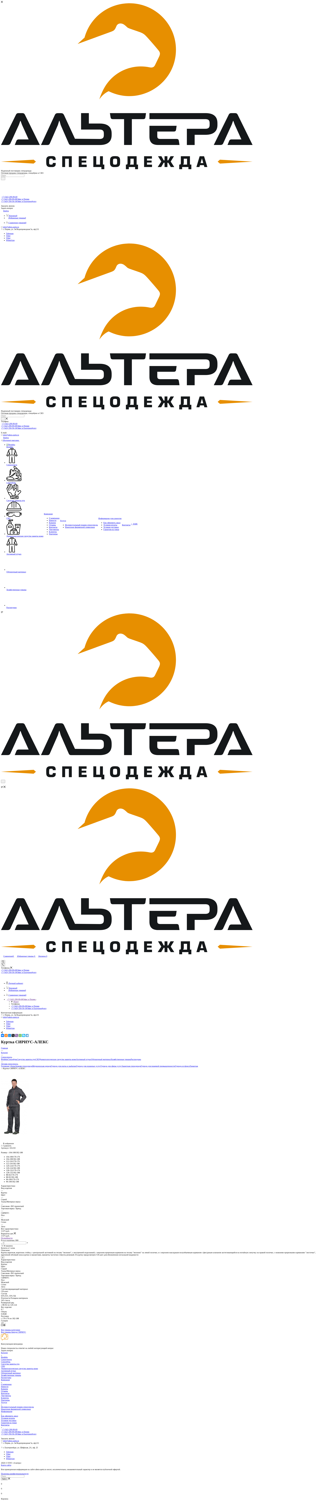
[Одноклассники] (6, 1035)
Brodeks (4, 1059)
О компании (6, 1384)
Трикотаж (194, 1066)
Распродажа (136, 1059)
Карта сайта (6, 1465)
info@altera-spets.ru (11, 227)
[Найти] (3, 178)
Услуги (4, 1402)
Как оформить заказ (9, 1416)
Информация (6, 1411)
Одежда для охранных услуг (88, 1066)
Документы (6, 1396)
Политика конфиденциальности (15, 1474)
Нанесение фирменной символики (16, 1409)
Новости (4, 1387)
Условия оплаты (8, 1418)
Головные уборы (8, 1066)
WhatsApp (10, 240)
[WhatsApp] (20, 1035)
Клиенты (5, 1398)
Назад (16, 1002)
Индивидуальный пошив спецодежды (17, 1407)
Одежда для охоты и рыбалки (63, 1066)
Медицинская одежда (41, 1066)
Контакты (5, 1393)
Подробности (7, 1238)
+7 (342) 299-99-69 (9, 197)
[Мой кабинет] (2, 785)
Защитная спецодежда (131, 1066)
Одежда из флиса (182, 1066)
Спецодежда (6, 1359)
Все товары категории (10, 1330)
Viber (8, 236)
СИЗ (37, 1059)
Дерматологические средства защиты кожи (57, 1059)
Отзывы (4, 1391)
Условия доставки (8, 1420)
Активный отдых (83, 1059)
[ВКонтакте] (2, 1035)
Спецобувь (12, 1059)
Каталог (4, 1353)
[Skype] (23, 1035)
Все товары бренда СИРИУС (13, 1332)
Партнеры (5, 1400)
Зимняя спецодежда (23, 1066)
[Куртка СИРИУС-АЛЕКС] (15, 1134)
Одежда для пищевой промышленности (158, 1066)
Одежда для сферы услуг (111, 1066)
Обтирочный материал (101, 1059)
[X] (13, 1035)
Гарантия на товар (9, 1423)
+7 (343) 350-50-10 (18, 201)
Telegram (9, 233)
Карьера (4, 1389)
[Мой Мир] (9, 1035)
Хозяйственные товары (121, 1059)
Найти (4, 1479)
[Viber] (16, 1035)
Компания (5, 1380)
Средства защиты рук (26, 1059)
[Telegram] (27, 1035)
